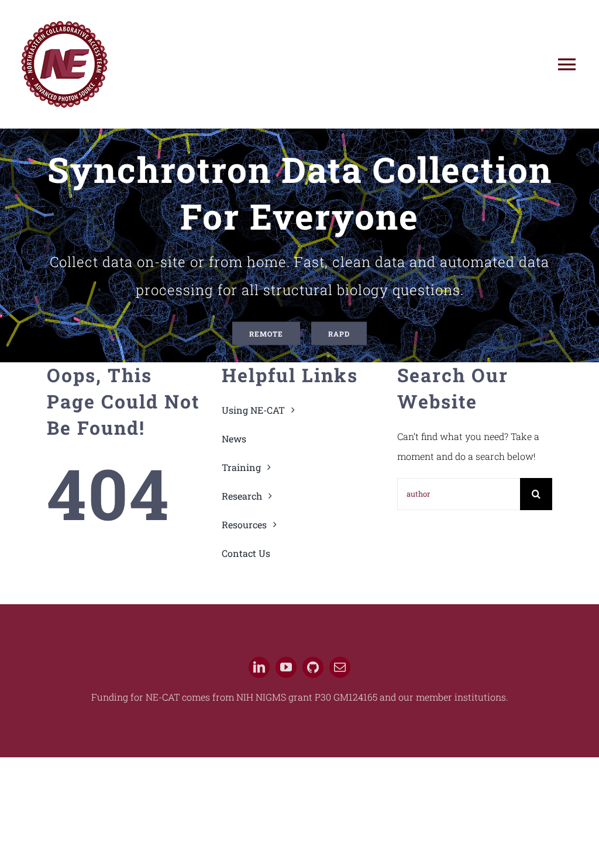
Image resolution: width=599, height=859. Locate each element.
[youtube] (286, 667)
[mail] (339, 667)
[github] (312, 667)
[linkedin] (259, 667)
